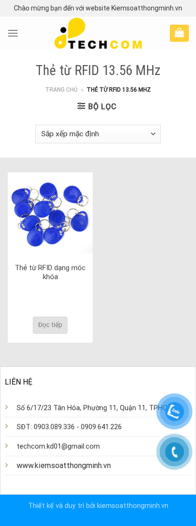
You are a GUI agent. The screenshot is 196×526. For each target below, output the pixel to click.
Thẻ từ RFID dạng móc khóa (50, 272)
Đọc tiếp (50, 325)
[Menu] (13, 33)
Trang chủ (61, 89)
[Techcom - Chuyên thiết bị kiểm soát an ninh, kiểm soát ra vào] (98, 33)
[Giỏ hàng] (179, 32)
